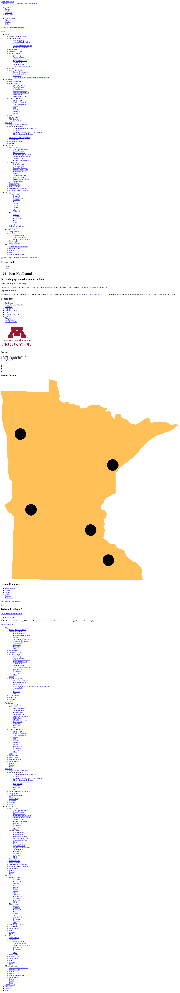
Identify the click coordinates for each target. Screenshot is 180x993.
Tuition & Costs (18, 658)
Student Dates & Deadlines (22, 945)
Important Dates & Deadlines (18, 866)
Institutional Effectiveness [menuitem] (21, 59)
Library (7, 312)
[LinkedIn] (90, 369)
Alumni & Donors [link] (11, 245)
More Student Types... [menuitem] (20, 96)
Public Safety (17, 684)
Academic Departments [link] (17, 126)
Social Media (13, 955)
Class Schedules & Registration (19, 791)
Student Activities (19, 814)
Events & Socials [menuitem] (14, 248)
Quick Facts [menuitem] (17, 55)
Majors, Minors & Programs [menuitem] (18, 125)
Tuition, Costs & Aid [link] (16, 98)
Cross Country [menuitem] (18, 198)
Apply (11, 754)
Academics (8, 769)
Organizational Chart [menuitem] (20, 61)
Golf (14, 885)
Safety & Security (15, 863)
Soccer (15, 887)
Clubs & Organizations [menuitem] (20, 149)
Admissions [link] (9, 79)
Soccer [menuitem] (15, 203)
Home (7, 266)
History (11, 677)
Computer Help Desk (12, 314)
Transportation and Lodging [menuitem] (22, 46)
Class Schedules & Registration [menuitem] (19, 138)
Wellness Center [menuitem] (18, 158)
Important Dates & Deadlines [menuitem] (18, 190)
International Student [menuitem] (20, 91)
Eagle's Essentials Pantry (21, 848)
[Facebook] (90, 363)
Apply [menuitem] (11, 115)
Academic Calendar (11, 310)
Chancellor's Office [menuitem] (15, 51)
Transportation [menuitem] (18, 181)
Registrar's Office (19, 846)
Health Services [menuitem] (18, 164)
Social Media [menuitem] (13, 241)
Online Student (18, 712)
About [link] (7, 34)
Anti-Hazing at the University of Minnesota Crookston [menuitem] (31, 78)
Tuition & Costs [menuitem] (18, 57)
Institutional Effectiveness (21, 660)
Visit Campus (13, 757)
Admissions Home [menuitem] (15, 81)
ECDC (7, 316)
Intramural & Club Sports (21, 817)
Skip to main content (7, 2)
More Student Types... (20, 720)
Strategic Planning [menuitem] (19, 64)
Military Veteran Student (21, 716)
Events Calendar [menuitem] (18, 151)
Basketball (16, 879)
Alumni (11, 971)
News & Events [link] (10, 230)
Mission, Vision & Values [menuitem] (17, 36)
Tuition (15, 737)
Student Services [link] (14, 162)
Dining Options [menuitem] (14, 183)
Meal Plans (17, 742)
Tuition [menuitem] (15, 106)
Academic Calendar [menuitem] (15, 141)
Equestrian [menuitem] (16, 200)
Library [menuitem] (11, 143)
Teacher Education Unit (21, 782)
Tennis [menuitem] (15, 207)
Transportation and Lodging (22, 639)
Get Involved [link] (13, 147)
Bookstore (8, 307)
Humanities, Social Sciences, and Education (27, 778)
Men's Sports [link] (13, 213)
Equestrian (16, 883)
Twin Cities (9, 15)
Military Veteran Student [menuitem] (21, 93)
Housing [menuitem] (16, 109)
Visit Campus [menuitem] (13, 119)
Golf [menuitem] (14, 202)
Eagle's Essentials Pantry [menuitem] (21, 179)
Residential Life (14, 861)
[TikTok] (90, 371)
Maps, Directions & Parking (14, 305)
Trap (14, 893)
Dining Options (14, 859)
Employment (9, 309)
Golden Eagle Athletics (21, 821)
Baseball (16, 906)
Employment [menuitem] (13, 49)
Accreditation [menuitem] (17, 63)
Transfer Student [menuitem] (18, 87)
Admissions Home (15, 705)
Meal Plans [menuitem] (17, 111)
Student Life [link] (9, 145)
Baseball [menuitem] (16, 215)
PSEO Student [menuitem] (18, 94)
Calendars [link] (12, 233)
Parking (15, 637)
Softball (15, 889)
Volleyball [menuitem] (16, 211)
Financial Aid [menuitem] (17, 100)
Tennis (15, 891)
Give (2, 605)
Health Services (18, 832)
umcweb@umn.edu (80, 294)
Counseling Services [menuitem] (20, 168)
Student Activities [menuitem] (19, 153)
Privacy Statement (7, 624)
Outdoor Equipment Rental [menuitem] (22, 155)
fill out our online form (96, 294)
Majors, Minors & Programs (18, 771)
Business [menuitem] (16, 130)
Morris (7, 11)
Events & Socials (14, 970)
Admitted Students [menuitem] (15, 121)
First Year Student (19, 709)
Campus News (14, 938)
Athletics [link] (8, 192)
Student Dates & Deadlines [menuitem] (22, 239)
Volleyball (16, 894)
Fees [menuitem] (14, 108)
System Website (10, 588)
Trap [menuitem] (14, 209)
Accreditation (17, 663)
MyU (7, 24)
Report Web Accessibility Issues (11, 614)
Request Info (13, 755)
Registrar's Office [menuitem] (19, 177)
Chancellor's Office (15, 652)
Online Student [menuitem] (18, 89)
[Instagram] (90, 365)
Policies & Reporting (16, 678)
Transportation (18, 849)
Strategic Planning (19, 665)
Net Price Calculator (20, 733)
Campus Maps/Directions (21, 635)
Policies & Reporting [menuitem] (16, 70)
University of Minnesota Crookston (12, 27)
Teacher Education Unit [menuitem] (21, 136)
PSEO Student (18, 718)
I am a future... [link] (14, 83)
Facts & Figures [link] (14, 53)
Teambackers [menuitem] (13, 228)
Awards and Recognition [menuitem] (21, 66)
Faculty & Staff (10, 320)
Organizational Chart (20, 662)
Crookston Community (20, 641)
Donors (11, 973)
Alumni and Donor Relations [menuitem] (18, 247)
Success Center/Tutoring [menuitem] (21, 170)
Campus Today (10, 18)
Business (16, 776)
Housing (16, 740)
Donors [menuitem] (11, 252)
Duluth (7, 9)
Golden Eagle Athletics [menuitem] (21, 160)
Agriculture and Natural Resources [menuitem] (24, 128)
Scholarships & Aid (19, 844)
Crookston (8, 7)
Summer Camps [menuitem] (14, 243)
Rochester (8, 13)
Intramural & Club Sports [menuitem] (21, 156)
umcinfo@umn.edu (7, 360)
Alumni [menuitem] (11, 250)
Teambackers (13, 926)
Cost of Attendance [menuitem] (19, 104)
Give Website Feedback (8, 617)
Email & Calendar (11, 322)
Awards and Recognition (21, 667)
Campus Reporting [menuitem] (19, 74)
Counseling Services (20, 836)
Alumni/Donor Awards (16, 975)
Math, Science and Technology (23, 780)
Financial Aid (17, 731)
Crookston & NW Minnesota (18, 864)
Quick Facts (9, 303)
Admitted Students (15, 759)
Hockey (16, 913)
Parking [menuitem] (15, 44)
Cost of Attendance (19, 735)
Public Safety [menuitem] (17, 76)
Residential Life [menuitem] (14, 185)
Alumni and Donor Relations (18, 968)
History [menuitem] (11, 68)
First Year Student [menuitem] (19, 85)
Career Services (18, 834)
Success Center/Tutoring (21, 838)
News (7, 268)
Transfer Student (18, 710)
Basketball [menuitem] (16, 196)
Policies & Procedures (20, 680)
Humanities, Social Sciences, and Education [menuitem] (27, 132)
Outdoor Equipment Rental (22, 816)
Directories (8, 20)
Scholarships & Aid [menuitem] (19, 175)
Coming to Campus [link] (15, 38)
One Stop (8, 22)
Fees (14, 739)
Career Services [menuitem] (18, 166)
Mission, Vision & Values (17, 630)
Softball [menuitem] (15, 205)
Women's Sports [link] (14, 194)
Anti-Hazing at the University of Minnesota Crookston (31, 686)
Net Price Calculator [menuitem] (20, 102)
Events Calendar (18, 812)
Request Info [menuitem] (13, 117)
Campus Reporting (19, 682)
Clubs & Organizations (20, 810)
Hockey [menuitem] (16, 222)
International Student (20, 714)
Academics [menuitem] (8, 123)
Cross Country (18, 881)
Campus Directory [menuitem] (19, 40)
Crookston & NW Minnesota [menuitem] (18, 188)
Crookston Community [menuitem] (20, 48)
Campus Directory (19, 633)
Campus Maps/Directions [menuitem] (21, 42)
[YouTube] (90, 367)
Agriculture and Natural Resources (24, 774)
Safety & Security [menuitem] (15, 186)
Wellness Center (18, 819)
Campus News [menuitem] (14, 232)
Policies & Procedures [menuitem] (20, 72)
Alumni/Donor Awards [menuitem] (16, 254)
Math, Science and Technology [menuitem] (23, 134)
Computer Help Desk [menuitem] (20, 171)
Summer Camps (14, 956)
